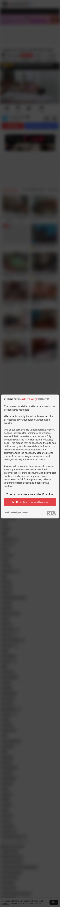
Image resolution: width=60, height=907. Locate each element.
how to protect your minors (16, 512)
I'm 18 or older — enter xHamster (30, 502)
